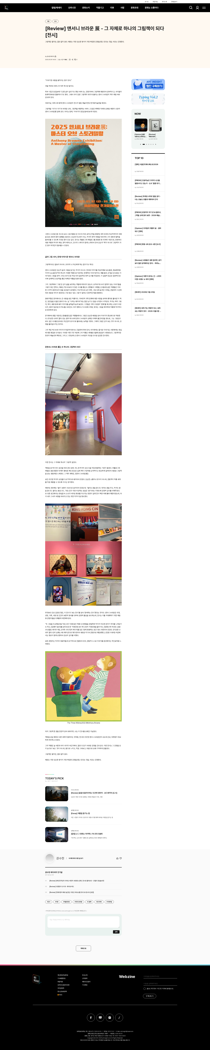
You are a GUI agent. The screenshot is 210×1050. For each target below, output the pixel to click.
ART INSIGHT (37, 979)
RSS (60, 995)
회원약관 (60, 982)
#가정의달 (109, 902)
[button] (144, 144)
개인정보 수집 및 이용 (158, 988)
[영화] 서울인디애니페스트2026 (146, 164)
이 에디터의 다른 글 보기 (76, 858)
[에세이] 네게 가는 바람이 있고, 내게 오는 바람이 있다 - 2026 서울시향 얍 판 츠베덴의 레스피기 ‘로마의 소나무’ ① (148, 310)
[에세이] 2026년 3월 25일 (145, 292)
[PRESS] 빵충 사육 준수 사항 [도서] (148, 244)
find (190, 7)
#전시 (48, 902)
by (49, 56)
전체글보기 (174, 2)
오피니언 (72, 7)
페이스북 (91, 1018)
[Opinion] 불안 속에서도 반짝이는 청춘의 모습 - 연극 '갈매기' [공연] (140, 136)
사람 (122, 7)
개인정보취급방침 (63, 975)
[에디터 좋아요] (121, 858)
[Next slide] (155, 144)
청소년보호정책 (62, 991)
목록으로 (83, 948)
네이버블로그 (100, 1018)
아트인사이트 (6, 7)
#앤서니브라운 (78, 902)
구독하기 (150, 996)
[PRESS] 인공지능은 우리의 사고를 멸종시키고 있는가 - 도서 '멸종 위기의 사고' (148, 182)
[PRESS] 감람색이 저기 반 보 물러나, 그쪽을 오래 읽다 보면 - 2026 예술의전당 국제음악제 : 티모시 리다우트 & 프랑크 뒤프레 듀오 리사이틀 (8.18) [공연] (148, 214)
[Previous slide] (140, 144)
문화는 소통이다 (151, 7)
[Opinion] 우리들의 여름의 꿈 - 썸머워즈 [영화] (148, 229)
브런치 (119, 1018)
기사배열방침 (61, 978)
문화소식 (86, 7)
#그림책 (89, 902)
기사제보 (84, 985)
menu (204, 7)
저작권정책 (61, 988)
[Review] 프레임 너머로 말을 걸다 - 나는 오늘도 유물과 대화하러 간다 (148, 197)
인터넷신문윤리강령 (63, 985)
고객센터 (84, 978)
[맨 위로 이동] (202, 1042)
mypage (197, 7)
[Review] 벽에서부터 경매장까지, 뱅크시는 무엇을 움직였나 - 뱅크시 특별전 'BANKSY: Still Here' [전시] (155, 136)
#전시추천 (99, 902)
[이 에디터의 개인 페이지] (55, 56)
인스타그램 (110, 1018)
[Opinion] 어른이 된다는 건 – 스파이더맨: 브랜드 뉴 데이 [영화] (148, 277)
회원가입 (155, 2)
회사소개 (164, 2)
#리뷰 (56, 902)
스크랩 (70, 59)
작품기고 (100, 7)
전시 (55, 21)
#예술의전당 (66, 902)
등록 (116, 932)
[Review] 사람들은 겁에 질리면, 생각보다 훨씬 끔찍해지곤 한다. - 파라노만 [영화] (148, 262)
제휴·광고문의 (86, 982)
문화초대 (134, 7)
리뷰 (112, 7)
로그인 (146, 2)
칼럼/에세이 (57, 7)
